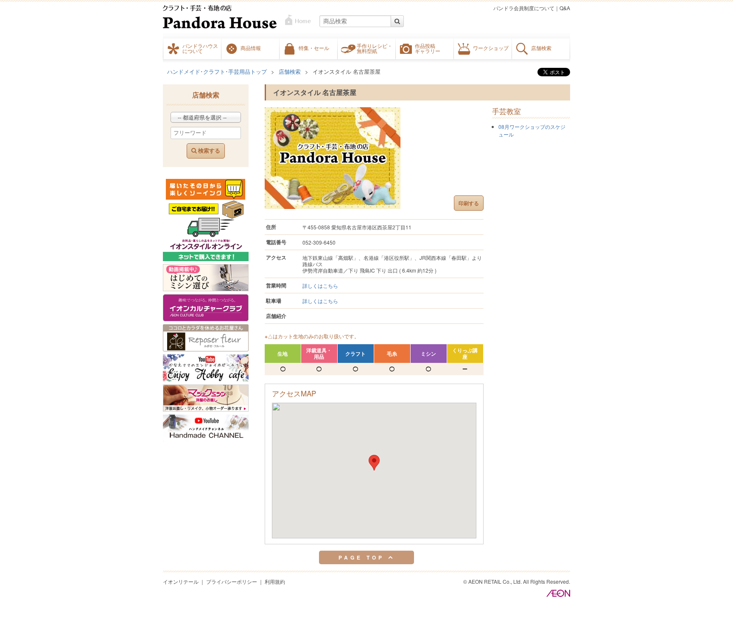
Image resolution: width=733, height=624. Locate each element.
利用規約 (275, 581)
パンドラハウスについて (200, 48)
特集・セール (314, 47)
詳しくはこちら (320, 285)
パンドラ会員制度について (523, 7)
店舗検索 (541, 47)
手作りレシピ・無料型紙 (374, 48)
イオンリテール (181, 581)
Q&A (565, 7)
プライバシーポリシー (231, 581)
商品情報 (251, 47)
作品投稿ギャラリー (427, 48)
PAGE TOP (363, 557)
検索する (208, 151)
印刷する (469, 203)
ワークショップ (491, 47)
